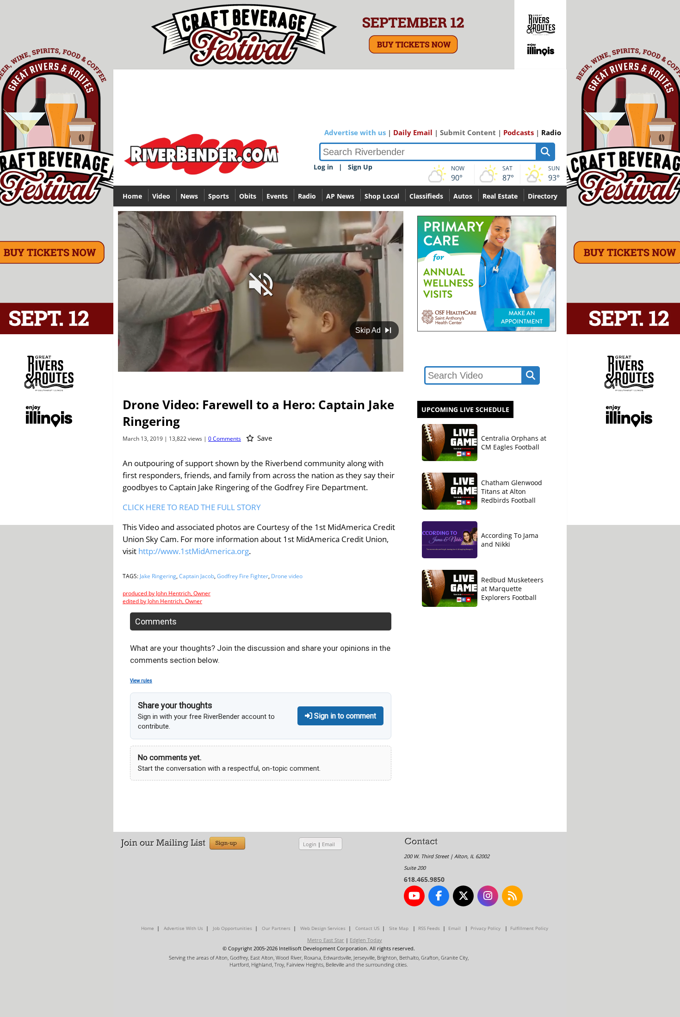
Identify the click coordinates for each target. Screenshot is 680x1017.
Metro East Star (325, 939)
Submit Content (468, 132)
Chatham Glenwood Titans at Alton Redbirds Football (511, 491)
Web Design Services (323, 928)
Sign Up (360, 166)
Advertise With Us (183, 928)
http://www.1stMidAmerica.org (193, 551)
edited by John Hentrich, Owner (162, 601)
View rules (141, 680)
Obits (247, 196)
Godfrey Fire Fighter (242, 576)
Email (328, 844)
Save (263, 438)
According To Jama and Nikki (509, 540)
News (189, 196)
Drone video (287, 576)
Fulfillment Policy (529, 928)
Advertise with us (355, 132)
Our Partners (276, 928)
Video (161, 196)
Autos (462, 196)
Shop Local (382, 196)
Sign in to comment (344, 715)
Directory (542, 196)
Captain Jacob (196, 576)
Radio (551, 132)
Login (309, 844)
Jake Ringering (158, 576)
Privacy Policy (485, 928)
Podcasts (518, 132)
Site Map (398, 928)
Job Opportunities (232, 928)
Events (277, 196)
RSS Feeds (429, 928)
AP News (340, 196)
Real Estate (500, 196)
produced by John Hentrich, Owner (166, 593)
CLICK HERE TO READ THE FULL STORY (192, 507)
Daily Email (413, 132)
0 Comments (224, 439)
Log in (323, 166)
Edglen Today (366, 939)
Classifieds (426, 196)
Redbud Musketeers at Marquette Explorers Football (512, 588)
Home (132, 196)
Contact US (367, 928)
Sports (218, 196)
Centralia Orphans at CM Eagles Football (513, 442)
